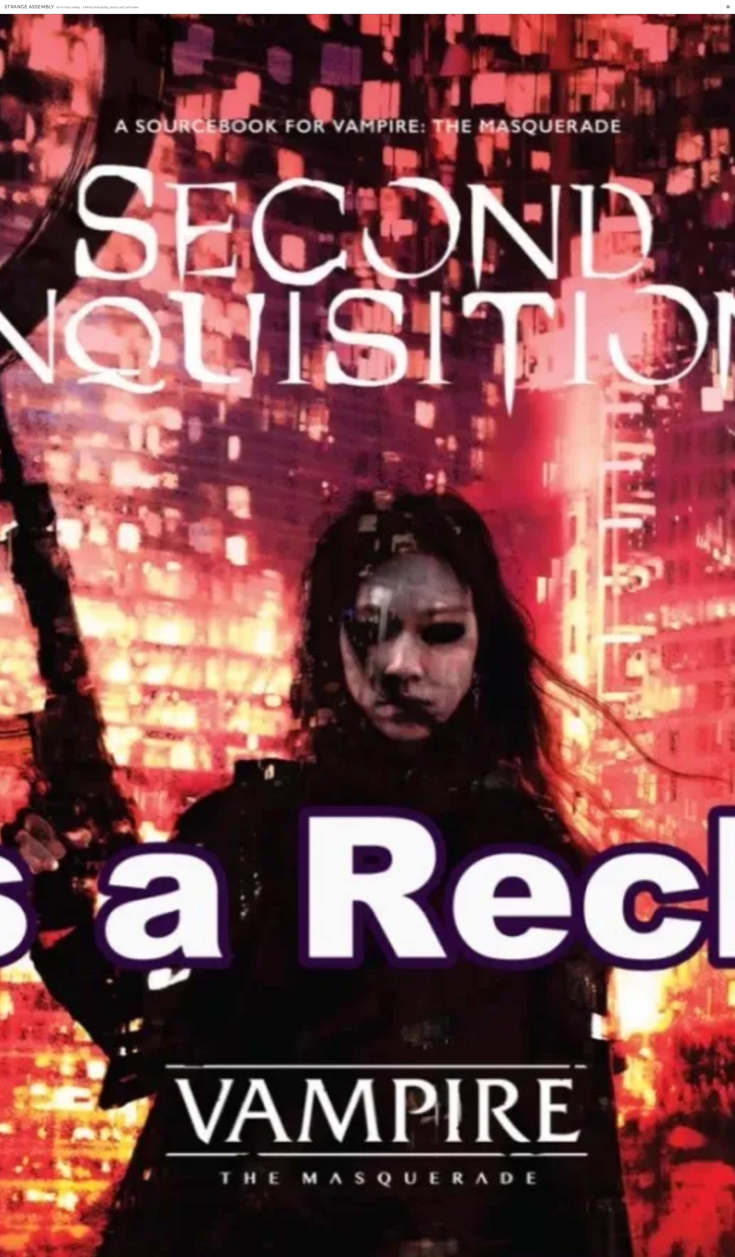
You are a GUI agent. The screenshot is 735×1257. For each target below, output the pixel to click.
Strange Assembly (29, 6)
